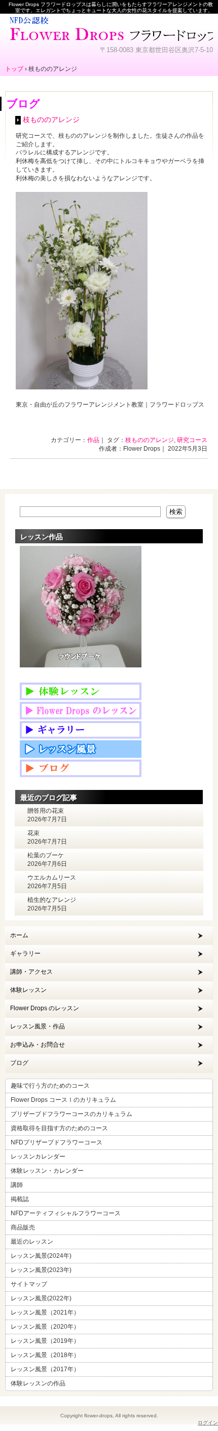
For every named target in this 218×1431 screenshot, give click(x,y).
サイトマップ (29, 1284)
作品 (93, 440)
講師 (17, 1184)
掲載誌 (20, 1199)
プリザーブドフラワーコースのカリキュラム (71, 1114)
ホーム (19, 935)
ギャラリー (25, 953)
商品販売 (23, 1227)
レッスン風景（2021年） (45, 1312)
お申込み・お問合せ (37, 1044)
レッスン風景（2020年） (45, 1326)
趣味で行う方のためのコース (50, 1085)
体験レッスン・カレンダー (47, 1170)
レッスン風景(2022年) (41, 1298)
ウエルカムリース (51, 877)
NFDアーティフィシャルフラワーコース (66, 1213)
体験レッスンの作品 (38, 1383)
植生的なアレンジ (51, 899)
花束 (33, 833)
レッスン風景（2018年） (45, 1355)
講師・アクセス (31, 971)
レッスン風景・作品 (37, 1026)
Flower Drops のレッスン (44, 1008)
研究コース (192, 440)
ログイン (208, 1422)
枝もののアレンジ (51, 120)
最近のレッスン (32, 1241)
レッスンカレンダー (38, 1156)
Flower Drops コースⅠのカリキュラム (63, 1099)
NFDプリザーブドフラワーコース (56, 1142)
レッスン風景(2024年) (41, 1255)
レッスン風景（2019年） (45, 1340)
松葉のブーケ (45, 855)
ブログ (19, 1062)
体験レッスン (28, 989)
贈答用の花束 (45, 810)
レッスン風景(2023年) (41, 1270)
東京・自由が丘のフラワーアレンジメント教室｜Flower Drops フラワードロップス (109, 28)
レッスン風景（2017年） (45, 1369)
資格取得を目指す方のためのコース (59, 1128)
